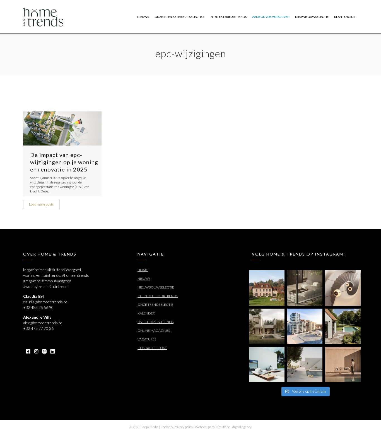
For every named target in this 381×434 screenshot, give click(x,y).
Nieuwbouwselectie (156, 287)
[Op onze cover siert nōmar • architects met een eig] (266, 326)
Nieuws (144, 278)
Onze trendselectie (155, 304)
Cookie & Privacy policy (176, 427)
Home (143, 270)
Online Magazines (154, 330)
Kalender (146, 313)
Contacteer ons (152, 348)
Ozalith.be (223, 427)
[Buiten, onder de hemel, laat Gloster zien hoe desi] (266, 364)
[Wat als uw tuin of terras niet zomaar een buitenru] (343, 364)
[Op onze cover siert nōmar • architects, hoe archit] (305, 288)
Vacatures (147, 339)
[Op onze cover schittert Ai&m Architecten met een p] (343, 288)
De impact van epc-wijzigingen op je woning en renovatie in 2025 (64, 162)
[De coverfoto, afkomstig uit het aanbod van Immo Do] (266, 288)
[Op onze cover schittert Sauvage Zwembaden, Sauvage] (343, 326)
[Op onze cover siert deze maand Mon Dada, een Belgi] (305, 364)
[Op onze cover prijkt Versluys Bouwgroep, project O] (305, 326)
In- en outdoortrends (158, 296)
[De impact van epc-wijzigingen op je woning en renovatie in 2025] (62, 128)
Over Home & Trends (155, 322)
